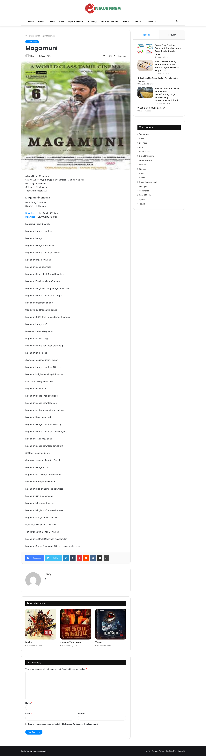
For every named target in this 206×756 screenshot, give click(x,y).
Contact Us (138, 21)
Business (42, 21)
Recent (146, 34)
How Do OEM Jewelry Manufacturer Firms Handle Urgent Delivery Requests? (167, 66)
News (61, 21)
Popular (172, 34)
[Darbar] (40, 624)
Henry (32, 56)
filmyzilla (181, 751)
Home (31, 21)
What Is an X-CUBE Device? (151, 108)
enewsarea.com (39, 751)
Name (28, 703)
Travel (142, 204)
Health (52, 21)
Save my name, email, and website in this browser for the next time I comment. (63, 724)
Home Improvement (110, 21)
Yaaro (98, 642)
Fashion (142, 165)
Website (81, 713)
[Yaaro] (110, 624)
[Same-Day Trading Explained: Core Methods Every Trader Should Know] (145, 49)
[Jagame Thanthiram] (75, 624)
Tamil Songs (39, 36)
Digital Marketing (75, 21)
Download (30, 213)
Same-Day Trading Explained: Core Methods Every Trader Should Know (168, 49)
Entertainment (145, 160)
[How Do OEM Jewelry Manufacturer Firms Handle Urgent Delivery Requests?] (145, 65)
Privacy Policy (158, 751)
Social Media (145, 195)
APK (141, 147)
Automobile (144, 191)
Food (141, 173)
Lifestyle (143, 186)
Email (28, 713)
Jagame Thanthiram (71, 642)
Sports (142, 199)
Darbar (29, 642)
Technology (92, 21)
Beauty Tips (144, 151)
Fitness (142, 169)
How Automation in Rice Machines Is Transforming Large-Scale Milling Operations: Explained (167, 94)
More (124, 21)
